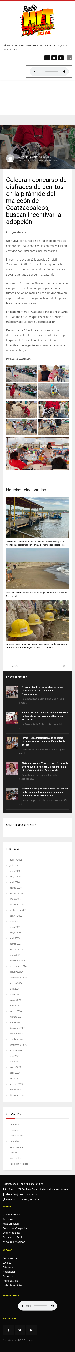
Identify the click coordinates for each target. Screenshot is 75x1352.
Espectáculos (16, 1135)
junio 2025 (15, 927)
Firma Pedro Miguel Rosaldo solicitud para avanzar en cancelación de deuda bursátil (43, 741)
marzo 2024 (16, 1011)
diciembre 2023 (17, 1027)
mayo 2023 (15, 1067)
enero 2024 (15, 1022)
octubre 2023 (16, 1039)
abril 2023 (15, 1072)
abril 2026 (15, 882)
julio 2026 (14, 865)
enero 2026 (15, 898)
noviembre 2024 (18, 966)
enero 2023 (15, 1089)
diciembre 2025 (17, 904)
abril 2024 (15, 1005)
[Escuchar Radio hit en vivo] (37, 1306)
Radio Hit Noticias (19, 1163)
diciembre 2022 (17, 1095)
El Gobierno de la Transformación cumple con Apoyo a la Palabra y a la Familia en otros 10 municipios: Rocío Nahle (45, 767)
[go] (64, 666)
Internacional (16, 1146)
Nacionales (15, 1158)
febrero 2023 (16, 1084)
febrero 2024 (16, 1016)
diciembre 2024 (17, 960)
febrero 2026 (16, 893)
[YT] (61, 57)
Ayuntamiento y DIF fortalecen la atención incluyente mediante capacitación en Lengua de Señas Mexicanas (45, 792)
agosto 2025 (16, 915)
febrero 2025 (16, 949)
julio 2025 (14, 921)
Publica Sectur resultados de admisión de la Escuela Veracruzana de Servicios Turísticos (45, 716)
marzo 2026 (16, 887)
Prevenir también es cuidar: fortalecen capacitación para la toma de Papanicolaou (43, 690)
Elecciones (15, 1130)
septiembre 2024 (18, 977)
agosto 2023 (16, 1050)
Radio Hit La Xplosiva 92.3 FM (35, 157)
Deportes (14, 1124)
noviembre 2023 (18, 1033)
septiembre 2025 (18, 910)
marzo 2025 (16, 943)
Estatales (14, 1141)
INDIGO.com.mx (25, 1340)
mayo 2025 (15, 932)
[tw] (54, 57)
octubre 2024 (16, 971)
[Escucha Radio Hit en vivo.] (49, 71)
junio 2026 (15, 870)
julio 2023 (14, 1056)
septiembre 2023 (18, 1044)
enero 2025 (15, 955)
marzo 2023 (16, 1078)
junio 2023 (15, 1061)
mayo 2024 (15, 999)
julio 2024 (14, 988)
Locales (55, 160)
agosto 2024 (16, 983)
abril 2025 (15, 938)
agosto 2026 (16, 859)
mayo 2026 (15, 876)
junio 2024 (15, 994)
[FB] (47, 57)
